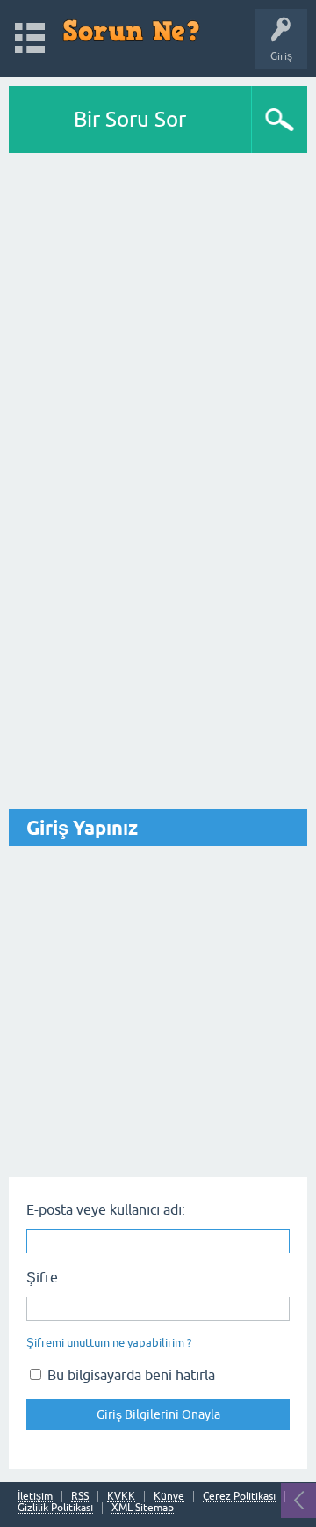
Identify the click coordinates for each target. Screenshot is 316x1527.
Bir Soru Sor (130, 119)
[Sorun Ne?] (131, 30)
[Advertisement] (158, 320)
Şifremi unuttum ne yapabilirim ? (108, 1342)
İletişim (35, 1496)
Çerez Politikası (239, 1496)
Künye (169, 1496)
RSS (80, 1496)
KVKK (121, 1496)
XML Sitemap (142, 1508)
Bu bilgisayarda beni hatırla (129, 1375)
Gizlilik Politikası (55, 1508)
